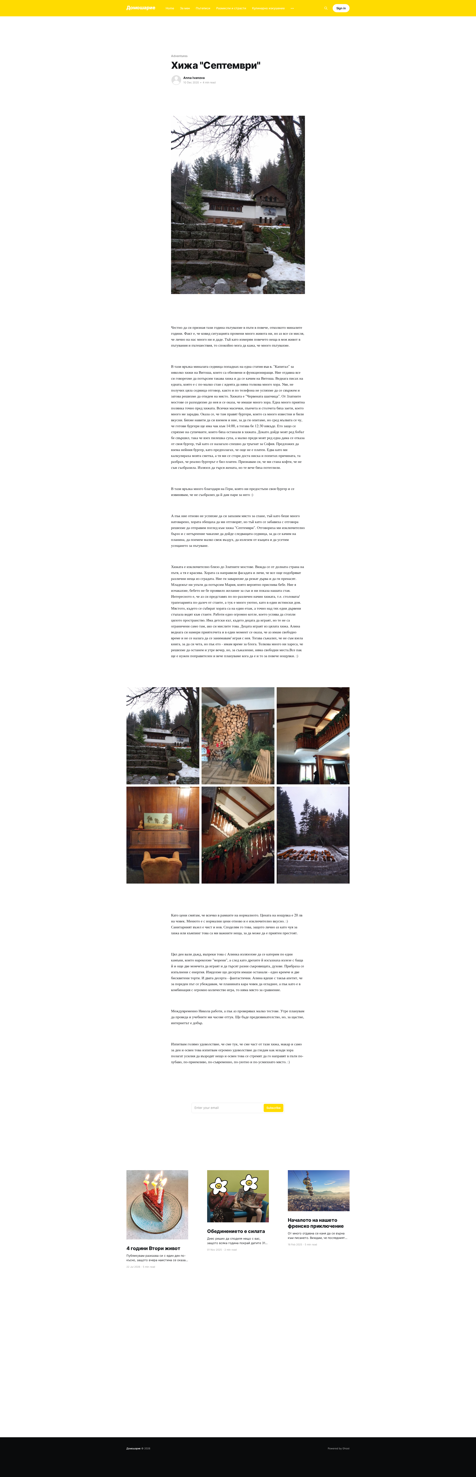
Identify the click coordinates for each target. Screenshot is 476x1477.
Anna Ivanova (194, 78)
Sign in (341, 8)
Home (170, 8)
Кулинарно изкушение (268, 8)
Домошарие (140, 8)
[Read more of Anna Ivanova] (176, 80)
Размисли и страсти (231, 8)
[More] (292, 8)
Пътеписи (203, 8)
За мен (185, 8)
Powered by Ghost (339, 1448)
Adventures (179, 56)
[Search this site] (326, 8)
